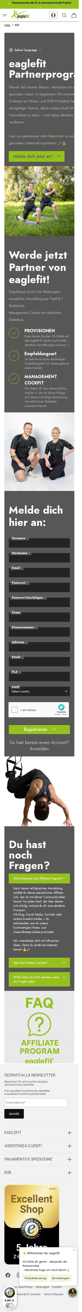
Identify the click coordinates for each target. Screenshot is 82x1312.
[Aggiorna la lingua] (53, 15)
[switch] (10, 1305)
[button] (5, 15)
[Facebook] (8, 1281)
